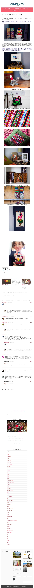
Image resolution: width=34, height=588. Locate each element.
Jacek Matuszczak (4, 354)
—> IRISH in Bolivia (9, 460)
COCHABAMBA (8, 478)
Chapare (8, 474)
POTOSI (8, 514)
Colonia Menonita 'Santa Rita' (10, 482)
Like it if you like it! (6, 551)
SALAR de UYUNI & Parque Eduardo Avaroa (12, 520)
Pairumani (8, 506)
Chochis (8, 476)
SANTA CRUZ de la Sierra (9, 530)
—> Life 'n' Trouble (9, 462)
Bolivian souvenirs (20, 292)
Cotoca (7, 486)
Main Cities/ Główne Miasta (17, 8)
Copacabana (8, 484)
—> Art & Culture (8, 456)
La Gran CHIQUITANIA (9, 496)
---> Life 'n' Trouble (7, 292)
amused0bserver (4, 334)
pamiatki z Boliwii (25, 292)
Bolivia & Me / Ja (10, 8)
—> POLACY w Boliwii (9, 464)
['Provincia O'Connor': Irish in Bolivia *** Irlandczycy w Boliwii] (29, 565)
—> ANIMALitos (8, 454)
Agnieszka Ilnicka (4, 322)
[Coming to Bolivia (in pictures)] (25, 569)
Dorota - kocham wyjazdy (6, 374)
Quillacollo (8, 518)
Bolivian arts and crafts (15, 292)
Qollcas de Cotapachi (9, 516)
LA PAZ (7, 498)
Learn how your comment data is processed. (19, 410)
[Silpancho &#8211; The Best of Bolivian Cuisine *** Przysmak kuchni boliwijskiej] (26, 281)
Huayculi (8, 492)
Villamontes (8, 544)
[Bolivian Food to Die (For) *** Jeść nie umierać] (17, 282)
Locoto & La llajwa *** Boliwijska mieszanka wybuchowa (5, 285)
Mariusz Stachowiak (5, 316)
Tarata (7, 536)
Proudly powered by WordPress (12, 586)
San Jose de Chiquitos (9, 524)
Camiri (7, 472)
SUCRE (7, 534)
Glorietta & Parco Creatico (10, 490)
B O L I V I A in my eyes (17, 4)
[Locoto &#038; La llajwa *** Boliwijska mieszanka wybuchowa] (6, 281)
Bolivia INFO (19, 10)
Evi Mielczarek (4, 302)
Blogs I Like (14, 10)
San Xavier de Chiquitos (9, 528)
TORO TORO (8, 542)
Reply (30, 302)
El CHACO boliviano (9, 488)
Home (5, 8)
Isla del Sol (8, 494)
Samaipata (8, 522)
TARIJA (7, 538)
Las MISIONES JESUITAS (9, 502)
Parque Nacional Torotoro (10, 508)
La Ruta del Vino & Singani (10, 500)
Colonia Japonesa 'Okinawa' (10, 480)
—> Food (8, 458)
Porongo (8, 512)
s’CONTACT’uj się (25, 8)
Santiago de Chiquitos (9, 532)
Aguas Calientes (8, 466)
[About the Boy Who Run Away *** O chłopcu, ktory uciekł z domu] (25, 565)
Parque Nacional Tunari (9, 510)
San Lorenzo (8, 526)
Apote (7, 468)
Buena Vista (8, 470)
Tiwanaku (8, 540)
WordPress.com (24, 586)
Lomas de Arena (8, 504)
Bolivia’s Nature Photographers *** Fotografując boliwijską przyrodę (8, 296)
